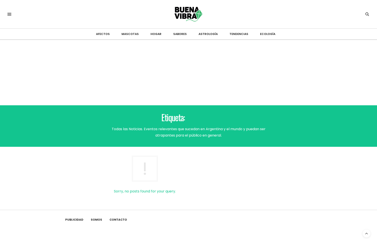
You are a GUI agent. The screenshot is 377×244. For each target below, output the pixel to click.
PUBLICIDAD (74, 220)
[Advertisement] (188, 72)
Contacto (118, 220)
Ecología (267, 34)
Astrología (208, 34)
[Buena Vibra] (189, 14)
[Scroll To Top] (366, 233)
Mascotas (130, 34)
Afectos (103, 34)
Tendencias (239, 34)
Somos (96, 220)
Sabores (180, 34)
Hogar (156, 34)
